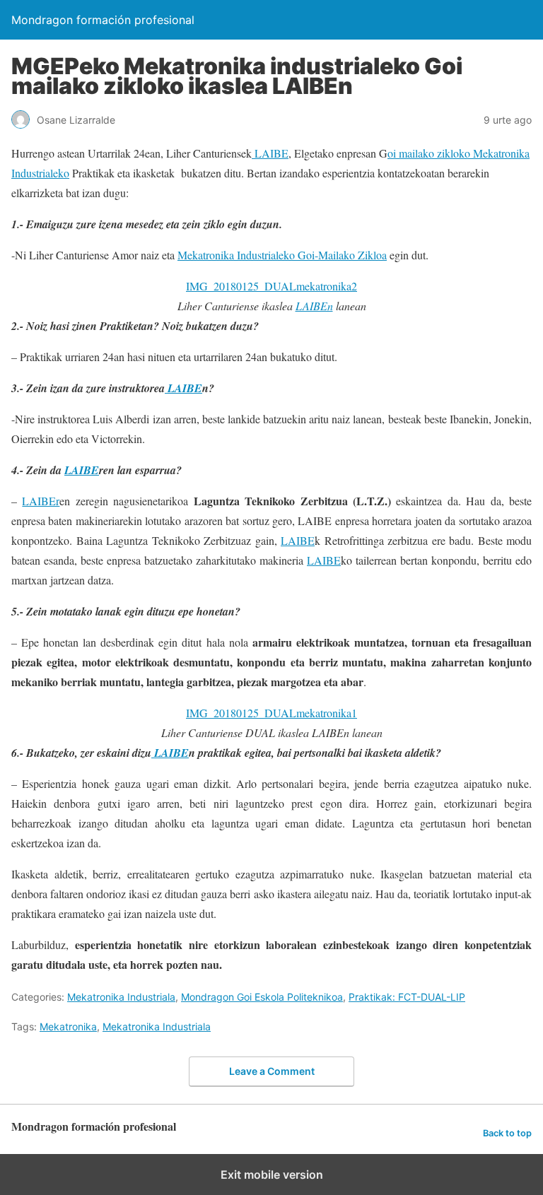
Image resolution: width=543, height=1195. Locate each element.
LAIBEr (40, 500)
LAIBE (270, 153)
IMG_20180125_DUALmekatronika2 (271, 285)
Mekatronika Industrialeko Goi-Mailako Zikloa (282, 254)
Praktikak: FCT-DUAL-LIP (407, 997)
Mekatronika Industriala (121, 997)
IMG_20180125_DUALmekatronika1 (271, 712)
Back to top (507, 1133)
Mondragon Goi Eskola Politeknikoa (262, 997)
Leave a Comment (272, 1071)
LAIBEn (314, 305)
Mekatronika (68, 1026)
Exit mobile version (272, 1174)
